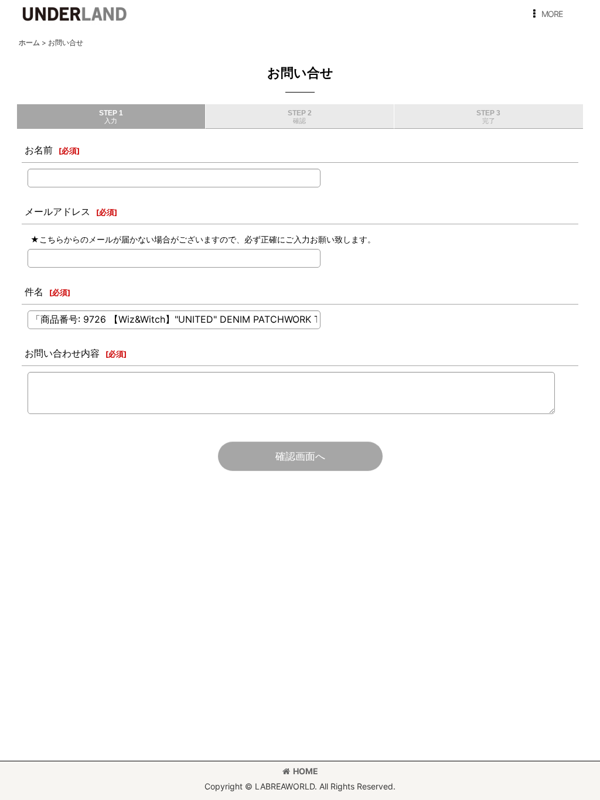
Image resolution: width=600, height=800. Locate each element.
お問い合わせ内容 (62, 353)
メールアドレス (57, 211)
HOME (305, 771)
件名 (34, 292)
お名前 (39, 150)
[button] (545, 14)
